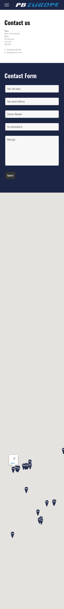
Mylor (13, 463)
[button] (38, 513)
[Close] (14, 458)
